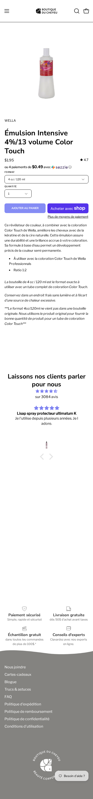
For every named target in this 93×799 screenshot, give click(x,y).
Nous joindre (15, 667)
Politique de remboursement (28, 711)
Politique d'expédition (23, 704)
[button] (76, 11)
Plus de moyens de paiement (68, 216)
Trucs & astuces (18, 689)
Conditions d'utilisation (24, 726)
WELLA (10, 120)
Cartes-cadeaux (18, 674)
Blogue (10, 682)
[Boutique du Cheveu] (46, 11)
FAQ (8, 697)
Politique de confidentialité (27, 719)
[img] (84, 160)
